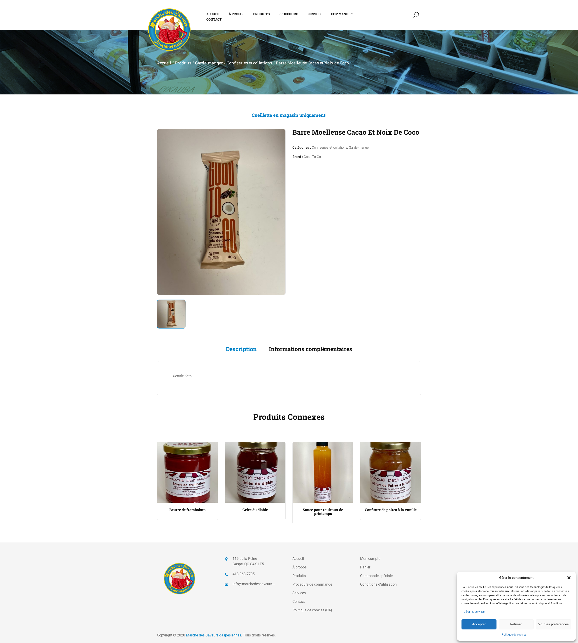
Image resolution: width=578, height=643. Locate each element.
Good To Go (312, 157)
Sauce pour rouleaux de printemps (323, 511)
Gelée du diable (255, 509)
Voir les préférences (553, 624)
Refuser (516, 624)
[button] (569, 577)
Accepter (479, 624)
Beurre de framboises (187, 509)
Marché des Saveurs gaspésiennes (213, 635)
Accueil (164, 63)
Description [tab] (241, 349)
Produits (183, 63)
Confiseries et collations (249, 63)
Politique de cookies (514, 634)
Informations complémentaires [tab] (310, 349)
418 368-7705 (244, 574)
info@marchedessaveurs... (254, 584)
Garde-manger (209, 63)
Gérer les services (474, 611)
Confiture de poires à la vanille (391, 509)
